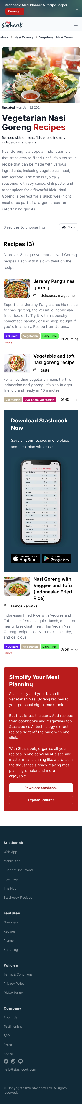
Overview (11, 922)
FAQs (7, 1035)
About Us (10, 1017)
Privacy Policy (14, 983)
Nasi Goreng (23, 37)
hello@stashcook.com (20, 1069)
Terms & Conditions (18, 974)
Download (14, 11)
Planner (9, 940)
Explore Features (41, 800)
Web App (10, 852)
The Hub (10, 888)
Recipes (9, 931)
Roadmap (11, 879)
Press (8, 1045)
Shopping (11, 950)
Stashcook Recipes (18, 897)
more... (9, 342)
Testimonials (13, 1026)
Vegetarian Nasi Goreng (57, 37)
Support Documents (18, 870)
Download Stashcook (41, 788)
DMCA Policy (13, 992)
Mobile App (12, 861)
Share (71, 227)
